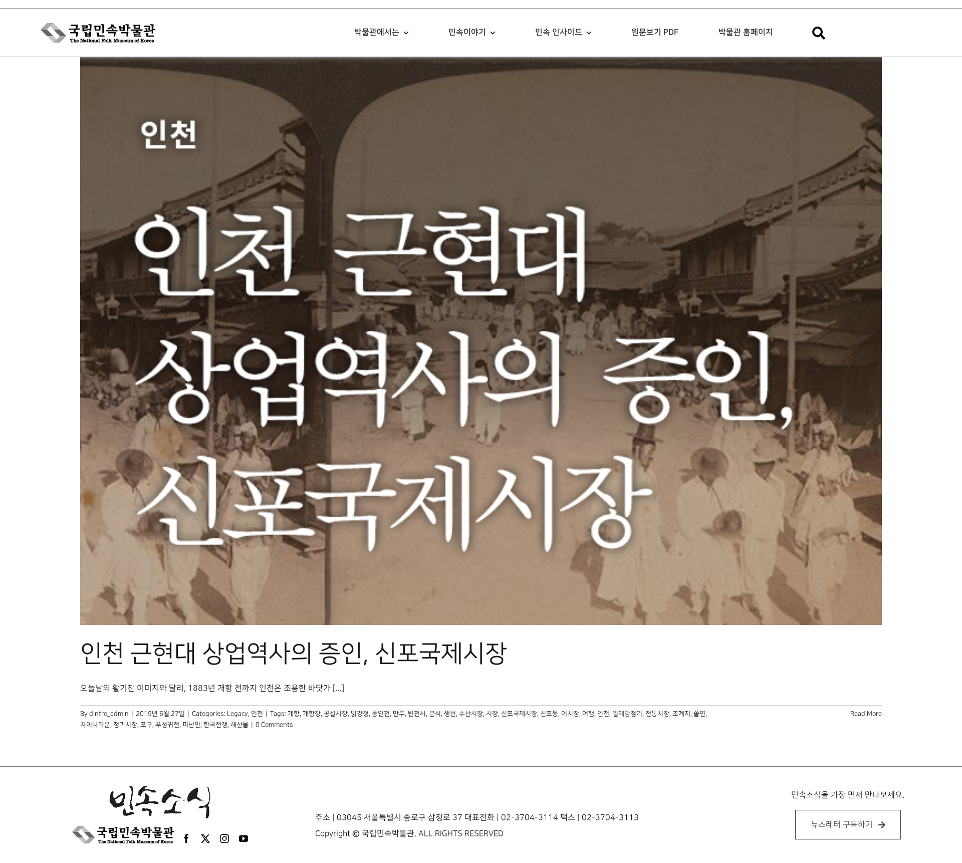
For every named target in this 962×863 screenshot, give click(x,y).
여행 (588, 713)
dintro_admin (109, 713)
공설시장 (336, 713)
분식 (435, 713)
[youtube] (243, 838)
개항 (294, 713)
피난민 (191, 724)
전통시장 (657, 713)
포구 (146, 724)
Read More (866, 713)
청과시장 (125, 724)
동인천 (381, 713)
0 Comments (274, 724)
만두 (399, 713)
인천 (257, 713)
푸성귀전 (167, 724)
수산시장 (471, 713)
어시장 (570, 713)
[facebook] (186, 838)
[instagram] (224, 838)
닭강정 (360, 713)
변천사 (417, 713)
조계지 (681, 713)
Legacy (237, 713)
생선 (450, 713)
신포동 (549, 713)
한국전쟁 (215, 724)
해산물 (239, 724)
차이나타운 (95, 724)
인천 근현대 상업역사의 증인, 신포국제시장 (293, 654)
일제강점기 (627, 713)
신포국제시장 (519, 713)
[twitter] (205, 838)
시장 (492, 713)
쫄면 (699, 713)
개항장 (312, 713)
